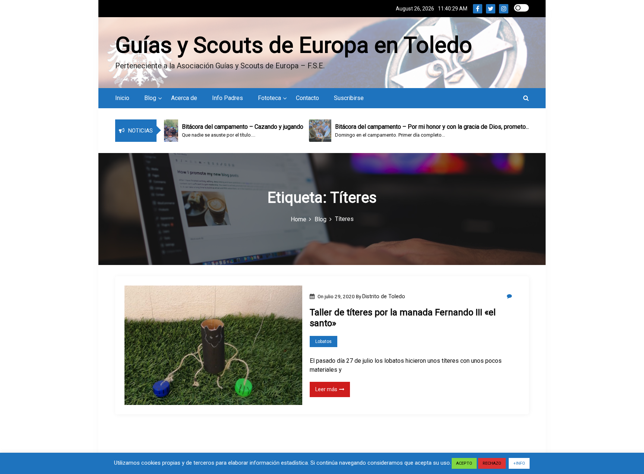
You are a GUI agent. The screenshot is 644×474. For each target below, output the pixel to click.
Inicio (122, 98)
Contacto (307, 98)
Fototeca (269, 98)
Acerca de (184, 98)
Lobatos (323, 341)
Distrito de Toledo (383, 296)
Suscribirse (349, 98)
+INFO (519, 463)
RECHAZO (492, 463)
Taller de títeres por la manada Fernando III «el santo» (403, 317)
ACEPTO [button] (464, 463)
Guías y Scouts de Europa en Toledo (293, 45)
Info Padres (227, 98)
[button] (526, 98)
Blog (150, 98)
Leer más (326, 389)
